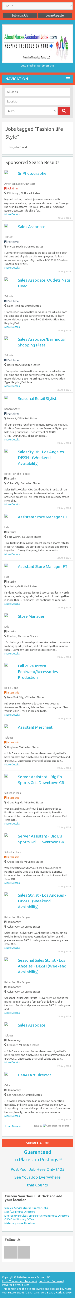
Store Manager (31, 616)
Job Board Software (51, 1281)
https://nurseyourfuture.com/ (19, 1281)
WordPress (22, 1285)
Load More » (12, 1126)
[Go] (64, 111)
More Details (12, 214)
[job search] (56, 1126)
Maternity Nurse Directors (19, 1223)
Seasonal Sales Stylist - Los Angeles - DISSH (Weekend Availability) (42, 966)
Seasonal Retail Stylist (37, 398)
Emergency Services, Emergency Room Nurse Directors (36, 1215)
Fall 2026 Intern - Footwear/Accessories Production (38, 672)
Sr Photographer (33, 173)
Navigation (16, 79)
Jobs (36, 1126)
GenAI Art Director (34, 1075)
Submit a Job (20, 15)
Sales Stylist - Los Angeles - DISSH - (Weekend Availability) (42, 458)
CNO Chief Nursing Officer (19, 1219)
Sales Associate (31, 226)
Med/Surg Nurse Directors (19, 1211)
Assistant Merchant (35, 727)
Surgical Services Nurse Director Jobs (26, 1208)
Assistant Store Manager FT (43, 517)
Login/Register (55, 15)
